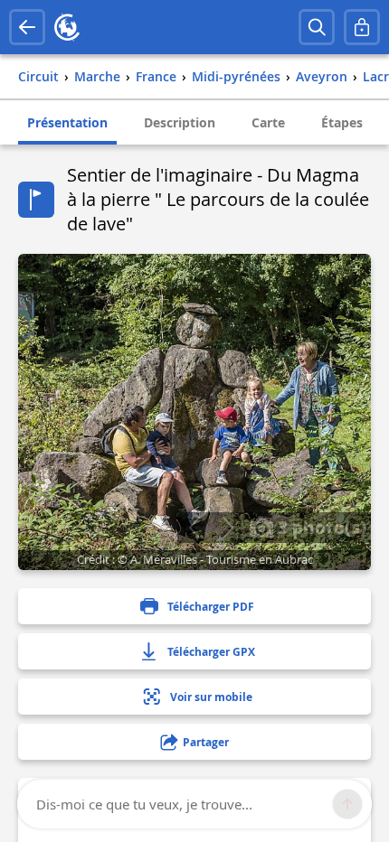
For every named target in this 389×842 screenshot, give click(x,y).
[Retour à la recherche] (27, 27)
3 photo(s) (319, 526)
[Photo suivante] (227, 527)
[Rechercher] (317, 27)
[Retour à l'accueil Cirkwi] (67, 27)
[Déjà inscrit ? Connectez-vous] (362, 27)
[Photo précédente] (194, 527)
